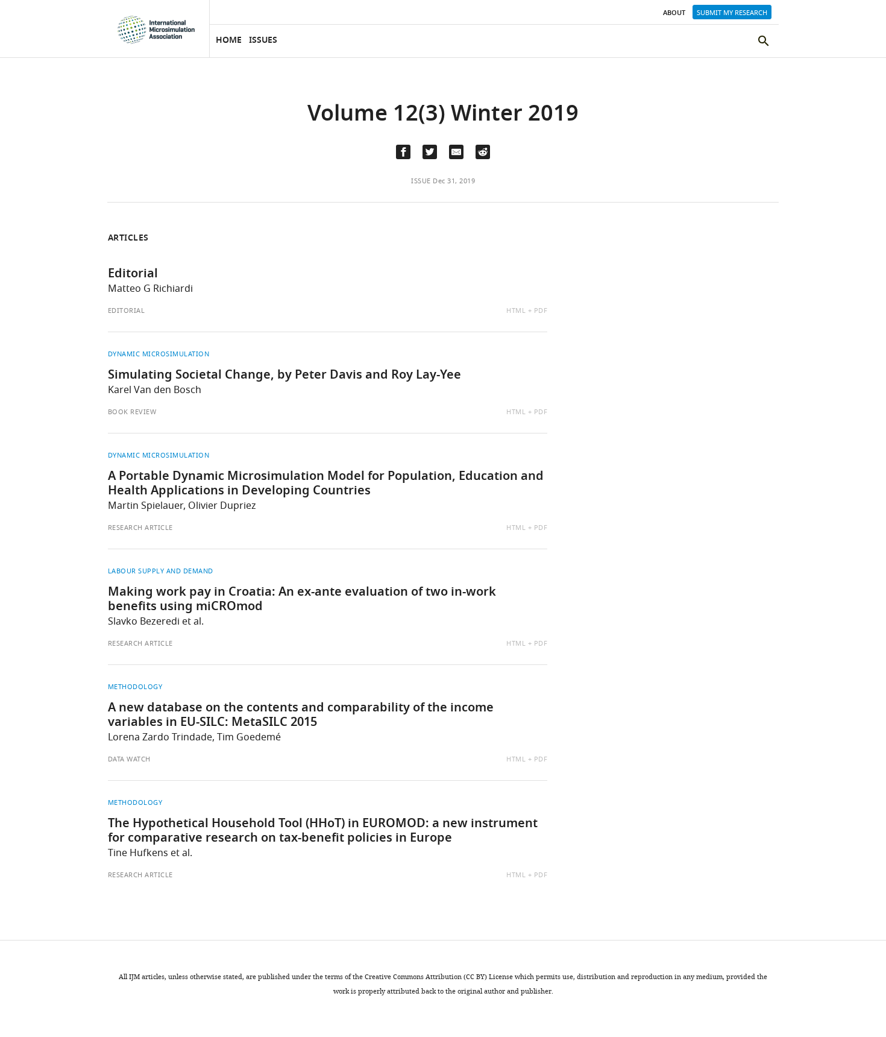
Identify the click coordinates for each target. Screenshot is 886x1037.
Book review (132, 412)
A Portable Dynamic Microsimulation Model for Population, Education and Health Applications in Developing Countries (326, 484)
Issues (263, 41)
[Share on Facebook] (403, 152)
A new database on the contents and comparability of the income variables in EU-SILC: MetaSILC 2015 (301, 716)
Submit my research (732, 12)
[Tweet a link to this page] (430, 152)
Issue (421, 181)
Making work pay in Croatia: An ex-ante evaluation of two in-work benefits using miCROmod (302, 600)
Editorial (133, 274)
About (674, 13)
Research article (140, 527)
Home (229, 41)
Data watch (129, 759)
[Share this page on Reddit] (483, 152)
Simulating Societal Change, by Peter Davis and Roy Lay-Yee (284, 375)
